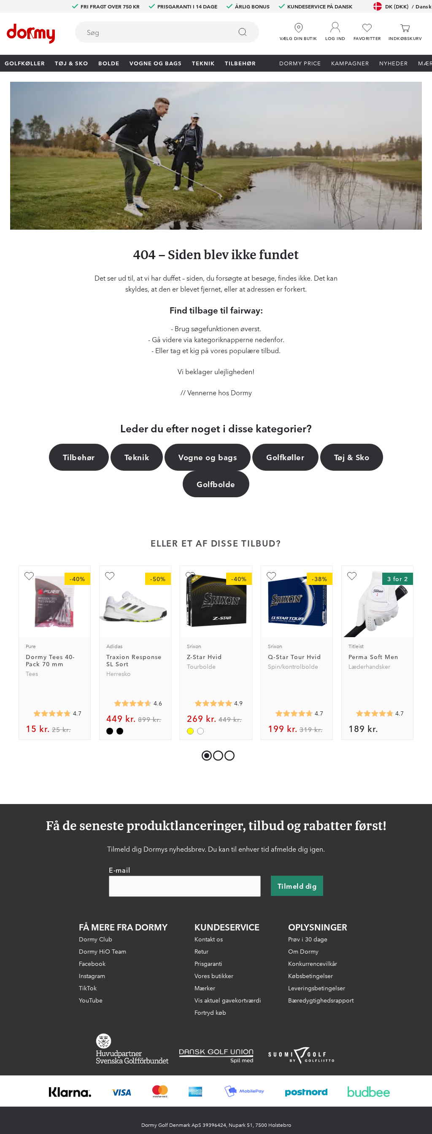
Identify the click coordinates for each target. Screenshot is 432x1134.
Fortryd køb (210, 1012)
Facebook (92, 963)
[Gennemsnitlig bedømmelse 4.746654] (52, 713)
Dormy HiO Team (102, 951)
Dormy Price (300, 63)
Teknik (203, 63)
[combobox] (167, 32)
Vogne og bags (156, 63)
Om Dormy (303, 951)
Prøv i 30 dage (307, 939)
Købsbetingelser (310, 975)
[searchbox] (147, 32)
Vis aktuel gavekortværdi (227, 1000)
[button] (335, 29)
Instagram (92, 975)
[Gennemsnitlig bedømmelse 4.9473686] (213, 703)
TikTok (88, 988)
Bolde (108, 63)
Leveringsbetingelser (316, 988)
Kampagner (350, 63)
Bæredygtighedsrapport (321, 1000)
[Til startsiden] (31, 34)
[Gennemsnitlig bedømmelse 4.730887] (294, 713)
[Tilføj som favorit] (29, 576)
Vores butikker (213, 975)
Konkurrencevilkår (312, 963)
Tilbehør (240, 63)
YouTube (91, 1000)
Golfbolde (216, 483)
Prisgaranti (208, 963)
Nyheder (393, 63)
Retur (201, 951)
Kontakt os (208, 939)
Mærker (204, 988)
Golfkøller (25, 63)
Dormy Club (95, 939)
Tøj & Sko (71, 63)
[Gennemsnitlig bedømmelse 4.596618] (133, 703)
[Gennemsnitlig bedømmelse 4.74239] (375, 713)
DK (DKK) (408, 6)
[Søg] (242, 32)
